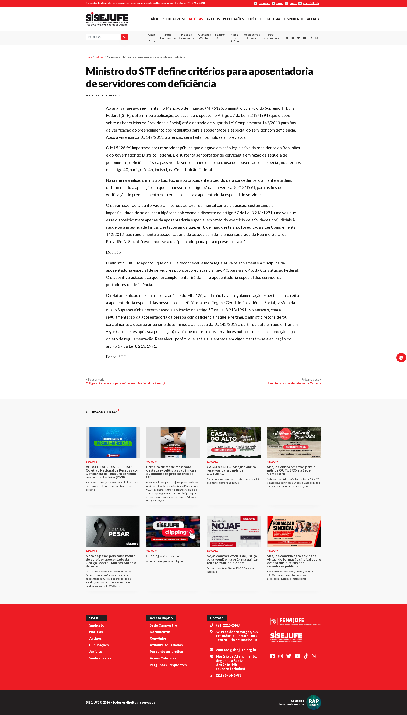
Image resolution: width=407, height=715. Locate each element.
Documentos (160, 632)
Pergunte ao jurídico (166, 651)
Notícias (196, 19)
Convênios (158, 638)
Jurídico (254, 19)
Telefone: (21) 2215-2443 (190, 2)
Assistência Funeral (252, 36)
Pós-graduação (271, 36)
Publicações (233, 19)
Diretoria (272, 19)
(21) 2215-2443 (228, 625)
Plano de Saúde (234, 38)
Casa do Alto (151, 38)
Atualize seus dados (166, 645)
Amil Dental (245, 52)
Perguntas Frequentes (168, 665)
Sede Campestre (168, 36)
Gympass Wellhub (204, 36)
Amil (246, 47)
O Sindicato (293, 19)
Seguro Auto (220, 36)
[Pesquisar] (124, 37)
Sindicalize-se (174, 19)
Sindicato (96, 625)
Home (89, 57)
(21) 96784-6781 (228, 675)
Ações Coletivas (163, 658)
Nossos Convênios (186, 36)
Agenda (313, 19)
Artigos (213, 19)
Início (154, 19)
